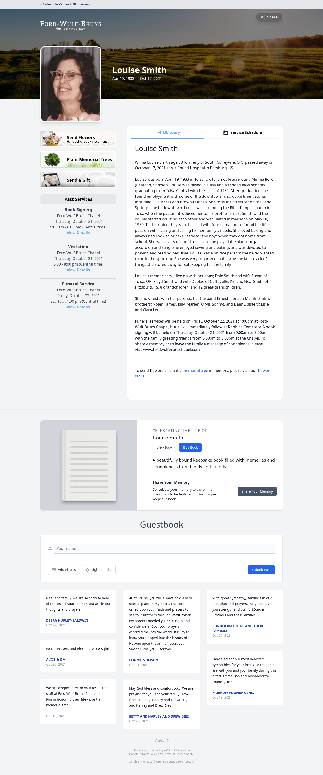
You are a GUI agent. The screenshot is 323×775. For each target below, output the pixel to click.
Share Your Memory (257, 491)
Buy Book (190, 447)
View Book (164, 447)
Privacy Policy (148, 754)
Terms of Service (174, 754)
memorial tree (195, 370)
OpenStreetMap (166, 762)
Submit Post (261, 569)
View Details (78, 232)
